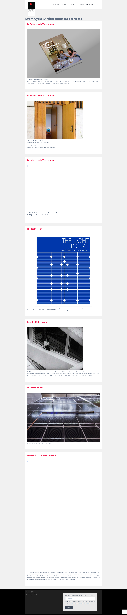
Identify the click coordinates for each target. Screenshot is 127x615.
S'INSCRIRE (69, 607)
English (93, 2)
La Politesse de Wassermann (41, 24)
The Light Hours (35, 229)
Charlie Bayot (35, 595)
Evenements (64, 4)
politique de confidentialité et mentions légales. (80, 603)
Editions (81, 4)
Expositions (55, 4)
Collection (73, 4)
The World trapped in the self (41, 456)
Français (97, 2)
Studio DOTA (36, 593)
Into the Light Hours (37, 322)
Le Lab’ (97, 4)
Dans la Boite (89, 4)
